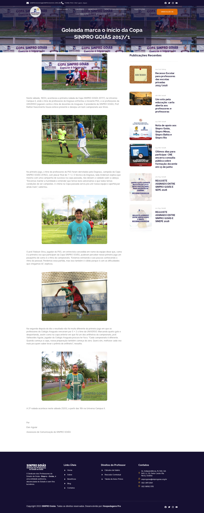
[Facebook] (166, 3)
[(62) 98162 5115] (139, 486)
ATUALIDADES (101, 14)
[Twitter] (169, 3)
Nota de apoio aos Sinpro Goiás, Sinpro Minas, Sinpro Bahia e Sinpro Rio (165, 131)
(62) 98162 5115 (147, 486)
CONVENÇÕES (139, 9)
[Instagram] (173, 3)
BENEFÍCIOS (93, 9)
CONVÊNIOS (79, 9)
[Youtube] (177, 3)
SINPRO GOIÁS (62, 9)
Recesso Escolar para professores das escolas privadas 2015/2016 (165, 79)
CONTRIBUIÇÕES (82, 14)
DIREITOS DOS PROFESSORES (115, 9)
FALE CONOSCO (120, 14)
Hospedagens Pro (112, 506)
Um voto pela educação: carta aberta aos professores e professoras (164, 105)
